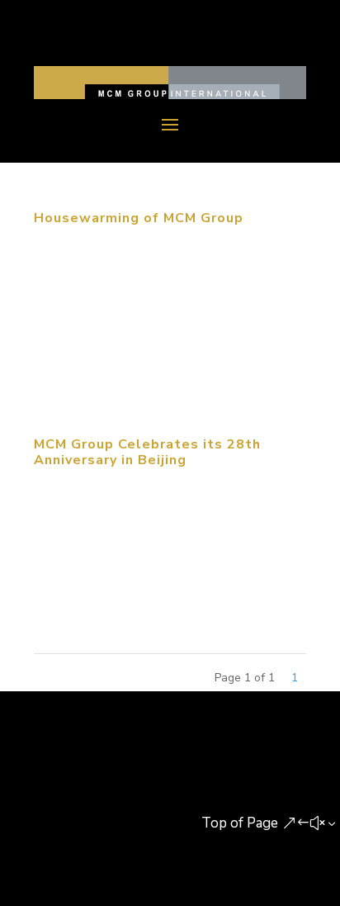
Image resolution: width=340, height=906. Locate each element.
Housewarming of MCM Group (138, 218)
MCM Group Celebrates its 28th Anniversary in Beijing (147, 452)
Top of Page (239, 823)
